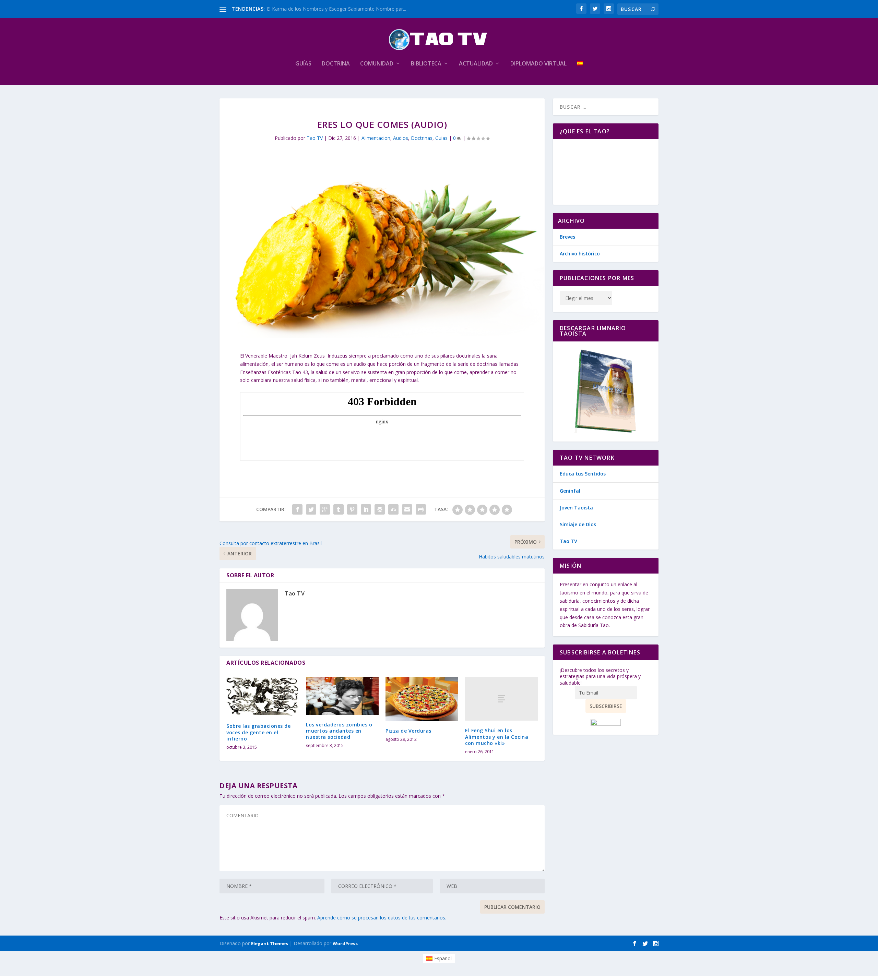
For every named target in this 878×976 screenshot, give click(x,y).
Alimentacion (375, 138)
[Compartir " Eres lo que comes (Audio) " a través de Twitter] (311, 509)
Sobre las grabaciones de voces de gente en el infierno (258, 732)
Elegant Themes (269, 943)
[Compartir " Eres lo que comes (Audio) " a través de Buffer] (380, 509)
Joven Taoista (576, 507)
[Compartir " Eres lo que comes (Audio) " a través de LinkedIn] (366, 509)
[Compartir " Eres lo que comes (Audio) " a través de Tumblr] (338, 509)
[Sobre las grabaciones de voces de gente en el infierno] (262, 696)
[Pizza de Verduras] (421, 699)
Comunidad (376, 64)
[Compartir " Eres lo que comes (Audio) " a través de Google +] (325, 509)
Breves (567, 236)
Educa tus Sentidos (583, 473)
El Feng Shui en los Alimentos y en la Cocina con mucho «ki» (496, 736)
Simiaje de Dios (578, 524)
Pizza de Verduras (408, 730)
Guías (303, 64)
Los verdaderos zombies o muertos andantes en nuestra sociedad (339, 730)
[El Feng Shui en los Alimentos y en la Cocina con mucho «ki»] (501, 699)
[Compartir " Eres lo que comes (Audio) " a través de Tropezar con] (393, 509)
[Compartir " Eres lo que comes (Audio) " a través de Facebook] (297, 509)
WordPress (345, 943)
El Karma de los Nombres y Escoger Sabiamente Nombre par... (336, 8)
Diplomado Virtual (538, 64)
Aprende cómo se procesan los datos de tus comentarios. (381, 917)
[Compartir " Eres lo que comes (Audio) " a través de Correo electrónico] (407, 509)
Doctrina (336, 64)
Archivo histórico (580, 253)
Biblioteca (426, 64)
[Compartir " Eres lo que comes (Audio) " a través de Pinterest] (352, 509)
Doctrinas (421, 138)
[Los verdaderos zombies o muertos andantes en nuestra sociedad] (342, 696)
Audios (400, 138)
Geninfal (570, 490)
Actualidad (476, 64)
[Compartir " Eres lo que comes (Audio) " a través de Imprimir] (421, 509)
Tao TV (315, 138)
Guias (441, 138)
